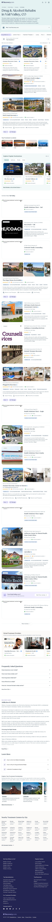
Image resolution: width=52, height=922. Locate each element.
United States (10, 7)
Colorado (16, 7)
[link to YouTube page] (10, 908)
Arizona (4, 796)
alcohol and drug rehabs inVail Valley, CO (11, 19)
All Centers (4, 7)
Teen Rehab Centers (7, 885)
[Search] (42, 2)
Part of (29, 79)
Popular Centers (39, 859)
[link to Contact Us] (3, 908)
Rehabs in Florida (7, 861)
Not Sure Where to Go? (9, 859)
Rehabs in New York (7, 865)
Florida (18, 160)
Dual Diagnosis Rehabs (8, 887)
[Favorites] (45, 2)
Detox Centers (38, 863)
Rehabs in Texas (6, 867)
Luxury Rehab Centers (40, 861)
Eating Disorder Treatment (9, 879)
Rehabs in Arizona (7, 868)
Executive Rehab (7, 883)
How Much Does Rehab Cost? (40, 886)
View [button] (5, 131)
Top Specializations (8, 877)
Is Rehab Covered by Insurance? (41, 883)
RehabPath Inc (13, 917)
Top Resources (38, 877)
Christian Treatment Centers (9, 892)
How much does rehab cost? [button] (10, 674)
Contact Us (6, 903)
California (13, 160)
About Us (5, 901)
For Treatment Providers (9, 895)
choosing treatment (28, 711)
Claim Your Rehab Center (9, 898)
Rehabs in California (7, 863)
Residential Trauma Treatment (10, 888)
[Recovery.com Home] (8, 2)
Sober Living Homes (39, 867)
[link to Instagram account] (16, 908)
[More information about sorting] (49, 43)
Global (23, 160)
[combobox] (11, 42)
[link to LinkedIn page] (7, 908)
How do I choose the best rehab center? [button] (13, 685)
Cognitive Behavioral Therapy (41, 865)
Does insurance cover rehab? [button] (10, 670)
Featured (6, 160)
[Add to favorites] (20, 76)
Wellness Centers (39, 870)
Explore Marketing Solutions (9, 899)
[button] (48, 2)
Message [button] (13, 131)
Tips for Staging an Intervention (41, 885)
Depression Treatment (8, 881)
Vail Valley (12, 195)
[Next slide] (46, 58)
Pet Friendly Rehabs (39, 872)
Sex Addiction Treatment (9, 890)
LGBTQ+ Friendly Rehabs (40, 868)
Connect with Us (7, 906)
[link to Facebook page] (19, 908)
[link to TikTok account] (13, 908)
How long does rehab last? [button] (9, 677)
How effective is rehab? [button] (8, 681)
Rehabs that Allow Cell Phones (42, 874)
